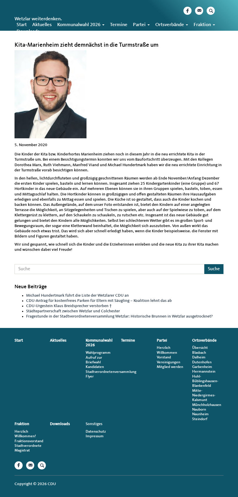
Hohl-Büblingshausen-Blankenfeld (205, 381)
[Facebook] (187, 11)
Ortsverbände (170, 24)
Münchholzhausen (206, 405)
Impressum (95, 436)
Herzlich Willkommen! (25, 434)
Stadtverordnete (28, 446)
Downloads (28, 31)
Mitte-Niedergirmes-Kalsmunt (203, 395)
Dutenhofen (202, 362)
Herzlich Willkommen (167, 350)
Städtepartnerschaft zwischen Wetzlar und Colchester (73, 311)
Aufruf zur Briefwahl (94, 360)
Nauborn (199, 409)
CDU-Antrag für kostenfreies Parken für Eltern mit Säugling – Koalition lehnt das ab (99, 301)
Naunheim (200, 414)
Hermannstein (203, 371)
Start (22, 24)
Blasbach (199, 353)
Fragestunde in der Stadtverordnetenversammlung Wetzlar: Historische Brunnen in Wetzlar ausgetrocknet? (119, 316)
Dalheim (198, 357)
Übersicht (200, 348)
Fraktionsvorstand (29, 441)
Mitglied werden (170, 367)
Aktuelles (42, 24)
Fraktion (203, 24)
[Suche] (211, 11)
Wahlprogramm (98, 353)
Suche (214, 269)
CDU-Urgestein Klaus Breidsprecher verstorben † (69, 306)
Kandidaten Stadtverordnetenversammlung (101, 369)
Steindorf (199, 419)
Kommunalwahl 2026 (79, 24)
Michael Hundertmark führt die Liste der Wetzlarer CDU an (77, 295)
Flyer (90, 376)
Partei (140, 24)
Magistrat (22, 450)
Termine (118, 24)
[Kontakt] (199, 11)
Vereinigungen (168, 362)
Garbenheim (202, 367)
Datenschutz (96, 431)
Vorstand (164, 357)
